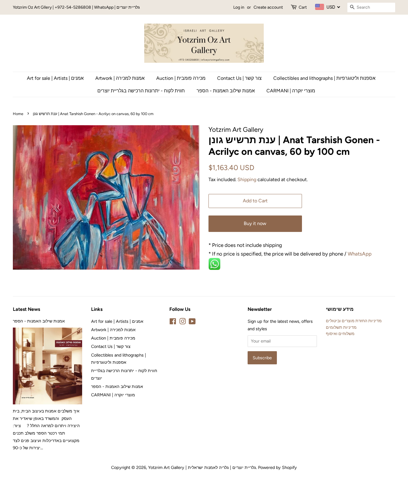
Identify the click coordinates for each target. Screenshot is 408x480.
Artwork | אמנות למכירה (120, 78)
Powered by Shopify (277, 467)
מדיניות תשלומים (341, 327)
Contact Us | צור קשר (239, 78)
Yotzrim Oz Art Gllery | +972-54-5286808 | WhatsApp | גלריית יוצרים (76, 7)
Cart (303, 7)
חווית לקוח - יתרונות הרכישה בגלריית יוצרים (141, 91)
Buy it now (255, 223)
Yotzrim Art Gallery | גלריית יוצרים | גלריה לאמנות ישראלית (202, 467)
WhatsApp (360, 254)
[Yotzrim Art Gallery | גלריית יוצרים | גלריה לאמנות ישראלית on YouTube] (192, 322)
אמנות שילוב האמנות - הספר (226, 91)
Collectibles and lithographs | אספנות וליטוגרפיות (324, 78)
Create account (268, 7)
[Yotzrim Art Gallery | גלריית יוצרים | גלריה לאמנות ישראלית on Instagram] (182, 322)
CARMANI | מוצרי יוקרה (290, 91)
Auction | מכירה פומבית (180, 78)
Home (18, 113)
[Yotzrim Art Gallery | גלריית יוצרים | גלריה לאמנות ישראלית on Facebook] (172, 322)
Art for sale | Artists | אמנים (55, 78)
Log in (238, 7)
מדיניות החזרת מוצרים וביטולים (354, 320)
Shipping (246, 179)
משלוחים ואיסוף (340, 333)
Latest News (26, 309)
